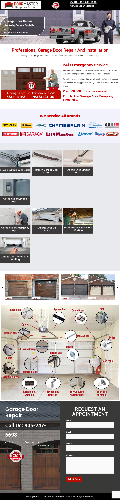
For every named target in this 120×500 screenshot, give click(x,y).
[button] (2, 287)
